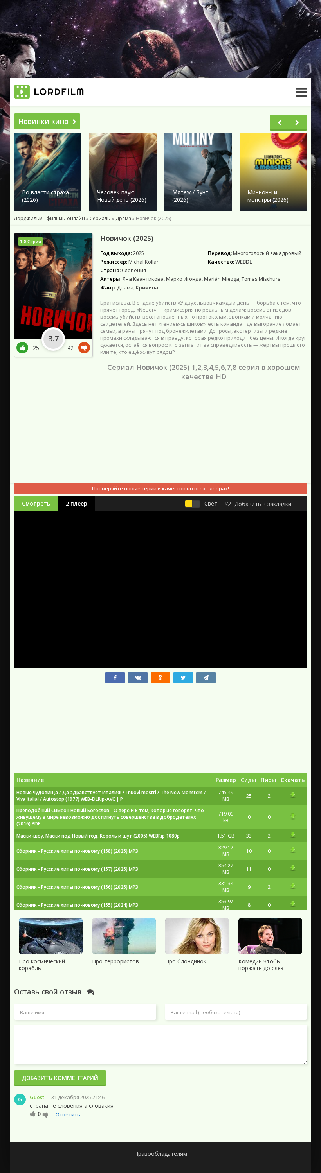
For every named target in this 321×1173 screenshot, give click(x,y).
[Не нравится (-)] (46, 1115)
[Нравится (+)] (33, 1113)
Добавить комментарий (60, 1078)
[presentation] (279, 123)
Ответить (68, 1114)
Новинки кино (43, 121)
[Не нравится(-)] (82, 348)
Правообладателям (160, 1153)
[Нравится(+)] (24, 348)
